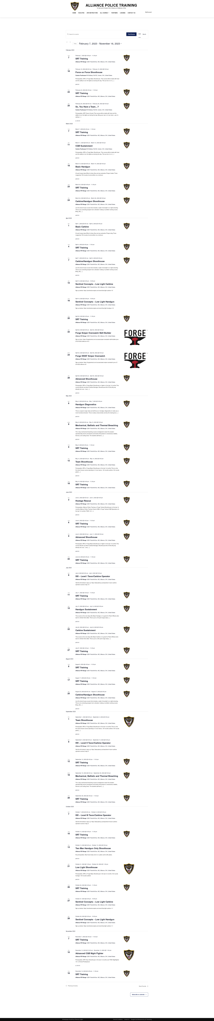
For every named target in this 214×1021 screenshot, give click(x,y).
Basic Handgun (82, 166)
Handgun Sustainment (86, 609)
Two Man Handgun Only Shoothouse (93, 848)
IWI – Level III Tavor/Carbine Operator (93, 815)
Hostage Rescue (83, 500)
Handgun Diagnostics (85, 404)
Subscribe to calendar (138, 994)
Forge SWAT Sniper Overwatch (90, 355)
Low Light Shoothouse (86, 867)
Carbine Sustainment (85, 630)
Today (75, 43)
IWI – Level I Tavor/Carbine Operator (92, 576)
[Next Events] (70, 42)
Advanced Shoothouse (86, 378)
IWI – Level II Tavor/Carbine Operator (93, 742)
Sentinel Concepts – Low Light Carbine (94, 284)
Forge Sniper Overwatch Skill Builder (93, 332)
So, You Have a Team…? (87, 106)
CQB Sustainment (84, 145)
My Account (148, 12)
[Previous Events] (67, 42)
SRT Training (81, 58)
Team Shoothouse (84, 461)
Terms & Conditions (118, 1019)
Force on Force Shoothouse (88, 72)
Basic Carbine (82, 226)
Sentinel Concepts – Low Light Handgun (94, 301)
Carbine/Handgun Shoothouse (90, 201)
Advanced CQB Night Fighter (89, 953)
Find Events (131, 34)
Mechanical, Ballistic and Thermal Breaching (96, 425)
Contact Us (126, 1019)
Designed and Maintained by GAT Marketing (141, 1019)
